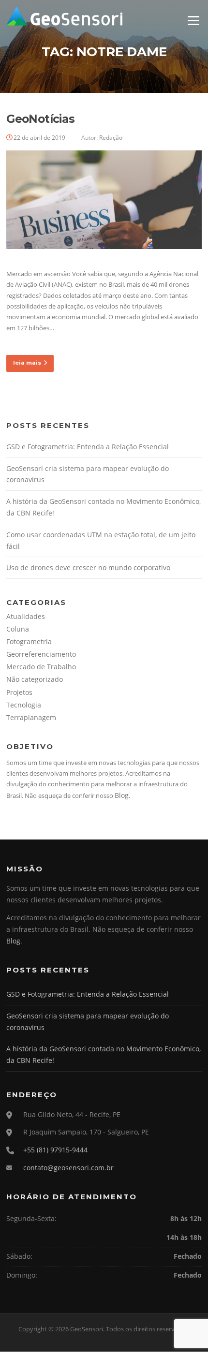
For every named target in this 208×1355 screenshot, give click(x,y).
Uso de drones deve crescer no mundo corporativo (88, 567)
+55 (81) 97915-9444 (55, 1149)
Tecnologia (23, 704)
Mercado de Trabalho (41, 666)
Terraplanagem (31, 717)
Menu (193, 20)
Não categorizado (34, 679)
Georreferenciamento (41, 654)
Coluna (17, 628)
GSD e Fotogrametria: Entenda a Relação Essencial (87, 446)
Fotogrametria (29, 641)
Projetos (19, 692)
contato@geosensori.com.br (68, 1167)
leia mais (27, 362)
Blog (122, 795)
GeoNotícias (40, 119)
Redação (110, 137)
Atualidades (25, 616)
